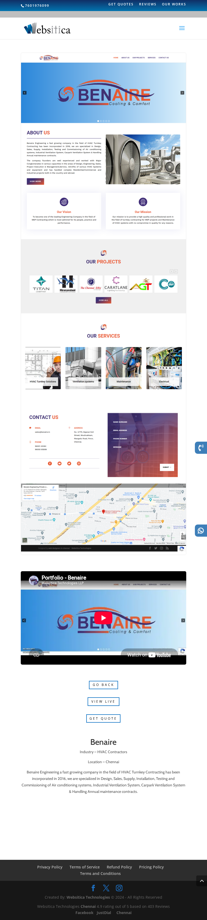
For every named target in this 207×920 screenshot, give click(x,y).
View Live (103, 701)
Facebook (85, 912)
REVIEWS (148, 4)
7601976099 (37, 5)
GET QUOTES (121, 4)
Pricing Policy (151, 867)
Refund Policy (119, 867)
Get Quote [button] (103, 718)
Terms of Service (85, 867)
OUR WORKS (174, 4)
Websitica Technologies (88, 897)
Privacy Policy (50, 867)
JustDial (104, 912)
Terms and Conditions (100, 873)
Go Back (103, 684)
